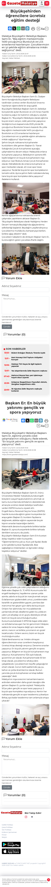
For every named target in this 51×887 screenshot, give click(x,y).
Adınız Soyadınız (11, 286)
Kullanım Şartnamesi (9, 832)
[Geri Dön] (4, 3)
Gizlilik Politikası (7, 825)
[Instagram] (26, 817)
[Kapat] (48, 879)
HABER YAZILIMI (8, 863)
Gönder (6, 327)
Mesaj (5, 295)
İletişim (4, 837)
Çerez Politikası (7, 827)
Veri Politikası (6, 830)
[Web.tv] (32, 817)
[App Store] (25, 851)
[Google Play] (25, 844)
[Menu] (46, 3)
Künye (4, 835)
